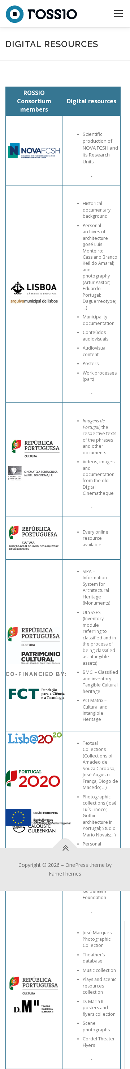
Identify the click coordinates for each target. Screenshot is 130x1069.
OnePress (76, 864)
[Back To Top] (65, 848)
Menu (118, 14)
